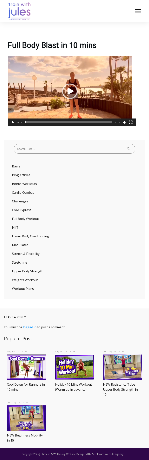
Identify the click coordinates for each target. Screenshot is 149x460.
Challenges (20, 201)
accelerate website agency (108, 454)
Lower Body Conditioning (30, 236)
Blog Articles (21, 175)
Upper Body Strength (27, 271)
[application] (70, 91)
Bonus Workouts (24, 184)
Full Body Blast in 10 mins (52, 45)
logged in (29, 327)
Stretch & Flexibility (26, 254)
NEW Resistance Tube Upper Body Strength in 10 (120, 389)
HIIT (15, 227)
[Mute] (124, 122)
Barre (16, 166)
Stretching (19, 262)
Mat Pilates (20, 245)
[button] (70, 91)
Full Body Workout (25, 219)
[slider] (68, 122)
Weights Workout (25, 280)
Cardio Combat (23, 192)
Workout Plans (23, 289)
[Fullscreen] (131, 122)
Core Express (21, 210)
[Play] (13, 122)
